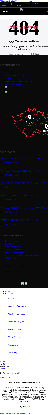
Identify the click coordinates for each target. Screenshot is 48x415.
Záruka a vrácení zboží (14, 249)
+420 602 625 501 (10, 175)
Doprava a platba (12, 241)
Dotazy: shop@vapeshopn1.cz (17, 84)
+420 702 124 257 (10, 187)
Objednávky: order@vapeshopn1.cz (19, 81)
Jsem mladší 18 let (23, 414)
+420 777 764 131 (10, 224)
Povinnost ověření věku (14, 252)
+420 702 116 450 (10, 162)
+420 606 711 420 (5, 4)
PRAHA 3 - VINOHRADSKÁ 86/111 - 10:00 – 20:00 (23, 183)
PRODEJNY (30, 4)
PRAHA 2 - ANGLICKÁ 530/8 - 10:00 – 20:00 (20, 158)
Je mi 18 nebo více (8, 414)
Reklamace (9, 244)
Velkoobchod (10, 258)
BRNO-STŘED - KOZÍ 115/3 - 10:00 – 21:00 (19, 220)
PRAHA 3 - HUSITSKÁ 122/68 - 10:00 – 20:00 (20, 171)
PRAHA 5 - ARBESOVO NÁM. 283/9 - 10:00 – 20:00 (23, 208)
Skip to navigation (7, 1)
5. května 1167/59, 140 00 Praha (18, 76)
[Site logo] (24, 15)
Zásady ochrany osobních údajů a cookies (22, 255)
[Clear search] (32, 54)
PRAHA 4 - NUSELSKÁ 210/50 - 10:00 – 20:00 (21, 195)
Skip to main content (23, 1)
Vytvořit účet (5, 377)
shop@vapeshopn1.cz (18, 4)
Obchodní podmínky (13, 247)
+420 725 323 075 (10, 212)
